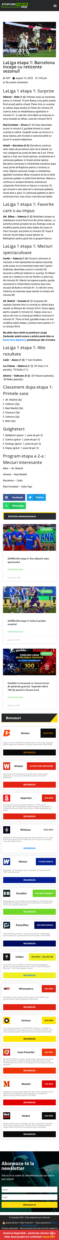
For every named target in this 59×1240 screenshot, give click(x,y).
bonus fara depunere (14, 339)
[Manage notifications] (51, 1233)
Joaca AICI (48, 1236)
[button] (54, 5)
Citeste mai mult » (16, 570)
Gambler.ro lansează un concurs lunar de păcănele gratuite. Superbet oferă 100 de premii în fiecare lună (28, 686)
